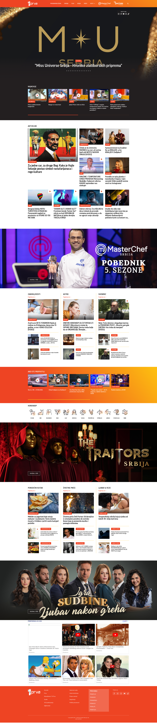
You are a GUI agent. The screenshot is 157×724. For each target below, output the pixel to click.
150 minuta (31, 101)
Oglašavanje (47, 705)
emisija (66, 3)
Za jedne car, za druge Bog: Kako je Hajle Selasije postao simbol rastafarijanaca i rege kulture (51, 168)
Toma (78, 66)
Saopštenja (72, 699)
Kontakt (46, 690)
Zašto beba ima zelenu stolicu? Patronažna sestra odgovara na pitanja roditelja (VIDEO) (49, 533)
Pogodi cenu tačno (96, 386)
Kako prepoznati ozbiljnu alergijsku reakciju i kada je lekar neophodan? (118, 106)
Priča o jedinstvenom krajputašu (34, 105)
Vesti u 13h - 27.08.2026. (35, 390)
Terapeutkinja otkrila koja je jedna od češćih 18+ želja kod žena (113, 518)
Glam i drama (115, 386)
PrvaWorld (93, 700)
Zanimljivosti (83, 144)
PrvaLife (92, 706)
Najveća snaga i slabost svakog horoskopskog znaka (84, 339)
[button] (66, 70)
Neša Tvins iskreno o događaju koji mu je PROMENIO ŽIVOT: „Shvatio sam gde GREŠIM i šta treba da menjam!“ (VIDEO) (113, 326)
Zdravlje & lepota (85, 205)
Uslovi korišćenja (74, 693)
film (72, 3)
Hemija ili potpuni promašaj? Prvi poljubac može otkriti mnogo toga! (120, 533)
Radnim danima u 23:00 (118, 390)
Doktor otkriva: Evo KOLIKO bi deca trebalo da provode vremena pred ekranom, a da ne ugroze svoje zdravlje (91, 212)
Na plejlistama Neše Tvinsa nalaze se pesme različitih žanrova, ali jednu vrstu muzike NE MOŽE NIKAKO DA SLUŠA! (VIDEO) (119, 355)
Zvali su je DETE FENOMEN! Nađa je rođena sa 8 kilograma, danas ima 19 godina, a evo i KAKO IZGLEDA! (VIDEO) (42, 326)
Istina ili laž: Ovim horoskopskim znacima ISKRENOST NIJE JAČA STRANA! (84, 354)
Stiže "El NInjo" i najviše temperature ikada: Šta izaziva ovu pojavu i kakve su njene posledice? (99, 107)
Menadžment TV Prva (49, 696)
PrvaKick (93, 703)
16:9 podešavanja (48, 702)
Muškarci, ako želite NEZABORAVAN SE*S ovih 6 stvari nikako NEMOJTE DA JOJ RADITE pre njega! (119, 549)
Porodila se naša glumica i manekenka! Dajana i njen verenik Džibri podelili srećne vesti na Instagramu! (116, 180)
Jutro (71, 101)
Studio (46, 699)
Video (85, 3)
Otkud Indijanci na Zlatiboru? (57, 390)
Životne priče (32, 161)
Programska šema (55, 3)
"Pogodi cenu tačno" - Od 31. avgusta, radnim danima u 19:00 (98, 391)
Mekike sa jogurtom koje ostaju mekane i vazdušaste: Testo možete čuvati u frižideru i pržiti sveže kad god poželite (43, 520)
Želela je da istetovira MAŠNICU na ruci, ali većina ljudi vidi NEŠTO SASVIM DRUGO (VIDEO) (90, 151)
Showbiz (108, 173)
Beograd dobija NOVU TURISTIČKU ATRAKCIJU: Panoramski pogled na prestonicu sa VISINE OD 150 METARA (39, 213)
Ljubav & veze (102, 513)
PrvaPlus (93, 694)
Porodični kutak (33, 513)
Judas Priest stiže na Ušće (77, 104)
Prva (45, 693)
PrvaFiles (93, 709)
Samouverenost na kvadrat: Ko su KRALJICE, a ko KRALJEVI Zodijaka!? (116, 150)
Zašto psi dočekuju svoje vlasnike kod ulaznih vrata (49, 353)
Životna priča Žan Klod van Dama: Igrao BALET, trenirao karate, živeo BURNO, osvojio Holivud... (85, 533)
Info (81, 173)
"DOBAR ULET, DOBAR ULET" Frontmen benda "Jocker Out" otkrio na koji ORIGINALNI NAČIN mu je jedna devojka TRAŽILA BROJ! (65, 213)
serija (79, 3)
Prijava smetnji (73, 696)
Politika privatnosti (74, 702)
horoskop (32, 406)
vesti (91, 3)
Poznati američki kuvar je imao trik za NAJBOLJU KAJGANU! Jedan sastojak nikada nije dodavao (49, 549)
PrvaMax (93, 697)
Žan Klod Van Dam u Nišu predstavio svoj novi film (77, 390)
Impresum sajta (74, 690)
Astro (107, 144)
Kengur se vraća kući (54, 104)
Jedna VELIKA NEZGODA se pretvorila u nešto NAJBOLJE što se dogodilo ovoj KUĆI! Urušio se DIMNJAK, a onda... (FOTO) (49, 341)
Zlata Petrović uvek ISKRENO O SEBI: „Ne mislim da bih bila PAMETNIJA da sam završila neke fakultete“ (120, 341)
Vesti (30, 386)
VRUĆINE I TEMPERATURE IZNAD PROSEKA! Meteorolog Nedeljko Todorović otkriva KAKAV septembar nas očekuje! (91, 181)
